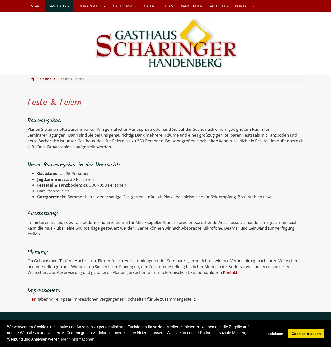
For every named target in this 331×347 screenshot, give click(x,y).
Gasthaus (57, 6)
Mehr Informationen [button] (77, 339)
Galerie (150, 6)
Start (36, 6)
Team (169, 6)
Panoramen (192, 6)
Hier (31, 299)
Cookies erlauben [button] (306, 334)
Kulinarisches (90, 6)
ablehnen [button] (275, 334)
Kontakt (243, 6)
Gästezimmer (125, 6)
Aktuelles (219, 6)
